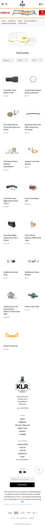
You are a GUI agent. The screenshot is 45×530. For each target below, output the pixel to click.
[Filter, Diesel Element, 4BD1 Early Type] (33, 224)
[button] (38, 469)
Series (20, 21)
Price (20, 60)
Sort (34, 60)
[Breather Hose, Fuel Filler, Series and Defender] (33, 113)
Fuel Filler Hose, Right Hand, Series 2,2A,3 (11, 200)
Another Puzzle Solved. (10, 504)
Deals (22, 419)
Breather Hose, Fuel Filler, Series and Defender (33, 127)
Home (4, 21)
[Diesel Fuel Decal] (12, 335)
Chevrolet (22, 454)
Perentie (22, 422)
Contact (22, 431)
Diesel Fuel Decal (11, 346)
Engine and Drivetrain (9, 23)
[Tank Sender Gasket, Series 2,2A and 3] (33, 79)
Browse (6, 60)
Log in (13, 518)
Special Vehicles (22, 425)
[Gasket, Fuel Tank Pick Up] (33, 150)
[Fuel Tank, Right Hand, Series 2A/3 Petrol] (12, 224)
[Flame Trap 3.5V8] (33, 295)
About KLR (22, 428)
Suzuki (22, 447)
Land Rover (12, 21)
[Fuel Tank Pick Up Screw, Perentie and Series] (12, 113)
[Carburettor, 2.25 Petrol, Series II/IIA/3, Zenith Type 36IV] (12, 295)
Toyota (22, 450)
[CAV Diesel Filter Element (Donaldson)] (12, 150)
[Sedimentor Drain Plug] (12, 261)
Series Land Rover (30, 21)
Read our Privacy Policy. (25, 504)
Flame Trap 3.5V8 (32, 306)
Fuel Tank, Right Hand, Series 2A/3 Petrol (11, 237)
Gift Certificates (21, 518)
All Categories (22, 459)
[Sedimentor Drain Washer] (33, 261)
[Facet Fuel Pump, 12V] (33, 187)
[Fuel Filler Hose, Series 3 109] (12, 79)
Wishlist (31, 518)
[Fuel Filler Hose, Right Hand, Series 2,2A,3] (12, 187)
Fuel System (22, 23)
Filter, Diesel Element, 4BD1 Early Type (33, 237)
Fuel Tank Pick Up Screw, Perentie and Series (12, 127)
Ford (22, 457)
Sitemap (22, 434)
